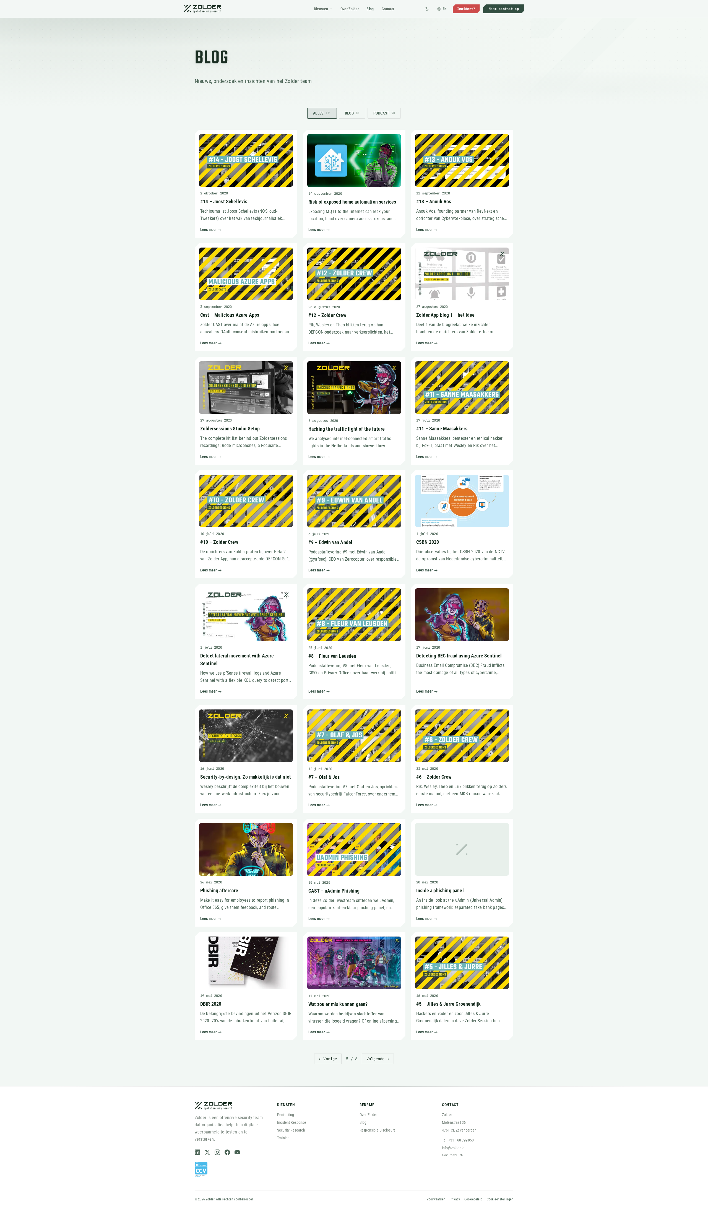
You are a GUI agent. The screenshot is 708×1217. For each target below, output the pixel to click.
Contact (388, 9)
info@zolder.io (453, 1148)
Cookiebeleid (473, 1199)
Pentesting (285, 1114)
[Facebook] (227, 1152)
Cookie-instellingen (500, 1199)
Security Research (291, 1130)
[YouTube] (237, 1152)
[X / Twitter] (207, 1152)
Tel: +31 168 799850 (458, 1140)
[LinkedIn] (197, 1152)
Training (283, 1138)
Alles (322, 113)
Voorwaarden (436, 1199)
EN (445, 9)
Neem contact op (504, 9)
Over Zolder (349, 9)
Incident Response (291, 1122)
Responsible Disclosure (378, 1130)
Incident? (466, 9)
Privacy (455, 1199)
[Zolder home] (202, 9)
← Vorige (328, 1058)
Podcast (384, 113)
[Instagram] (217, 1152)
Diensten (321, 9)
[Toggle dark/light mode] (426, 8)
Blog (370, 9)
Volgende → (377, 1058)
